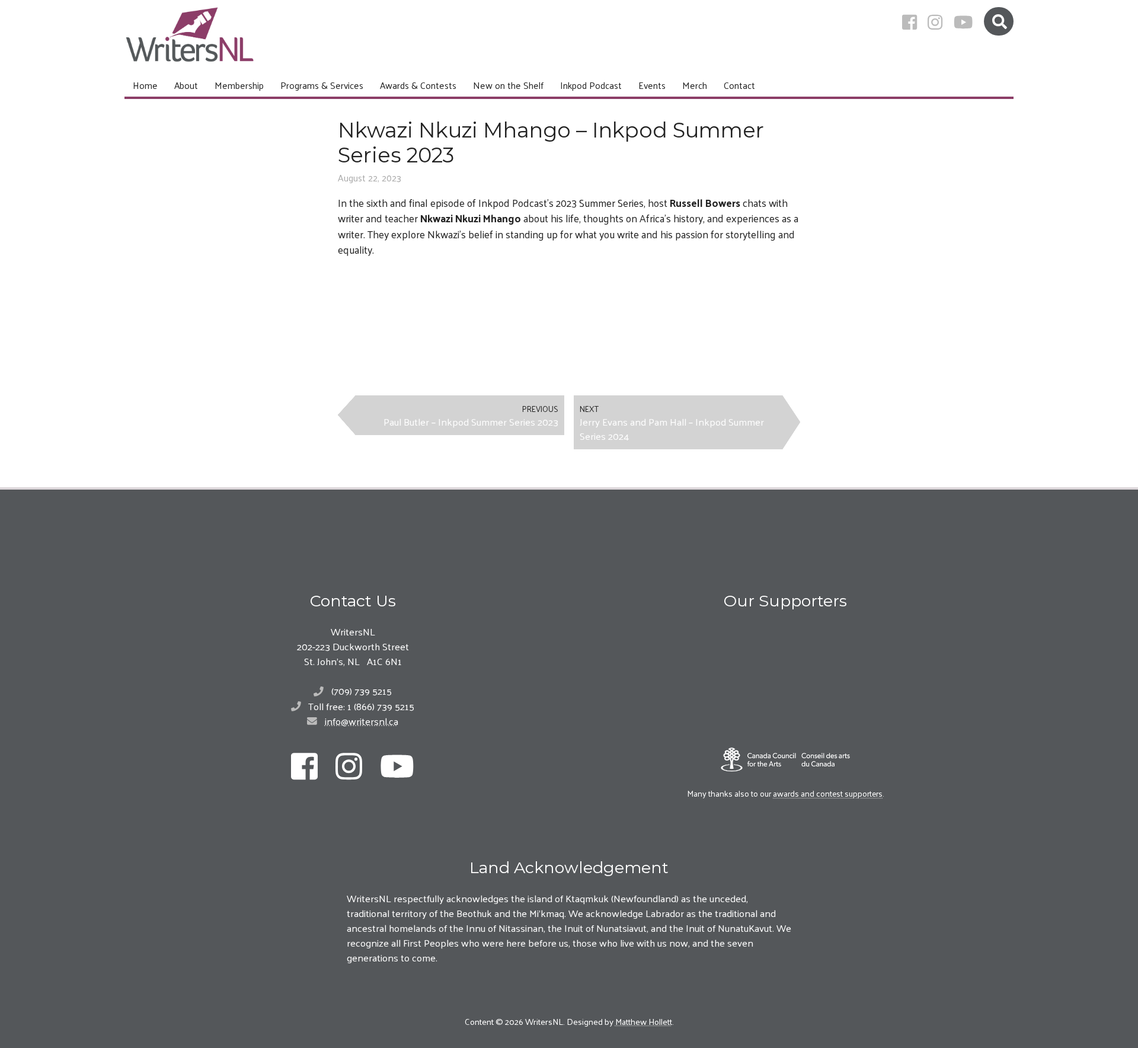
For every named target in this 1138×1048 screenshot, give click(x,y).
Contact (739, 85)
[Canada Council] (785, 759)
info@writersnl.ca (361, 721)
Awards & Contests (418, 85)
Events (652, 85)
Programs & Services (321, 85)
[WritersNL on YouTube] (963, 22)
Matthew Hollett (643, 1021)
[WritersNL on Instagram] (935, 22)
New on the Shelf (508, 85)
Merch (694, 85)
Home (145, 85)
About (186, 85)
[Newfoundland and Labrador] (785, 651)
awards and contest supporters (828, 793)
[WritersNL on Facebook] (909, 22)
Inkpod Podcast (591, 85)
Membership (239, 85)
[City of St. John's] (785, 713)
